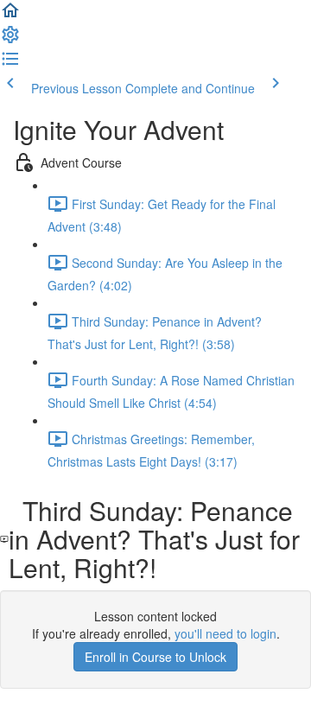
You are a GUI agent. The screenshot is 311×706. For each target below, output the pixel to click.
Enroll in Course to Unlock (155, 656)
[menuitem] (10, 39)
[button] (10, 15)
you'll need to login (225, 633)
